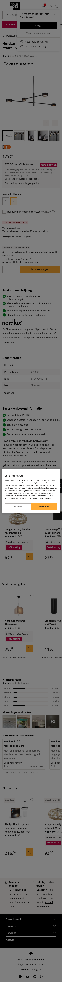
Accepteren (44, 506)
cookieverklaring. (45, 498)
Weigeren (18, 506)
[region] (31, 491)
